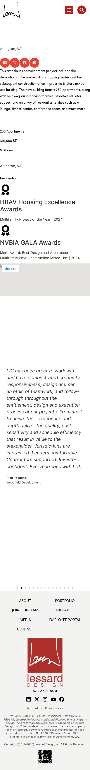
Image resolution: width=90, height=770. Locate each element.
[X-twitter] (36, 699)
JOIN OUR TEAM (25, 610)
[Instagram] (45, 699)
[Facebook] (61, 699)
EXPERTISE (64, 610)
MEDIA (25, 619)
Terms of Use (35, 708)
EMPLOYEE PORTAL (65, 619)
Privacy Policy (54, 708)
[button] (69, 10)
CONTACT (25, 629)
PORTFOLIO (65, 600)
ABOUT (25, 600)
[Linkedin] (28, 699)
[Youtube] (53, 699)
